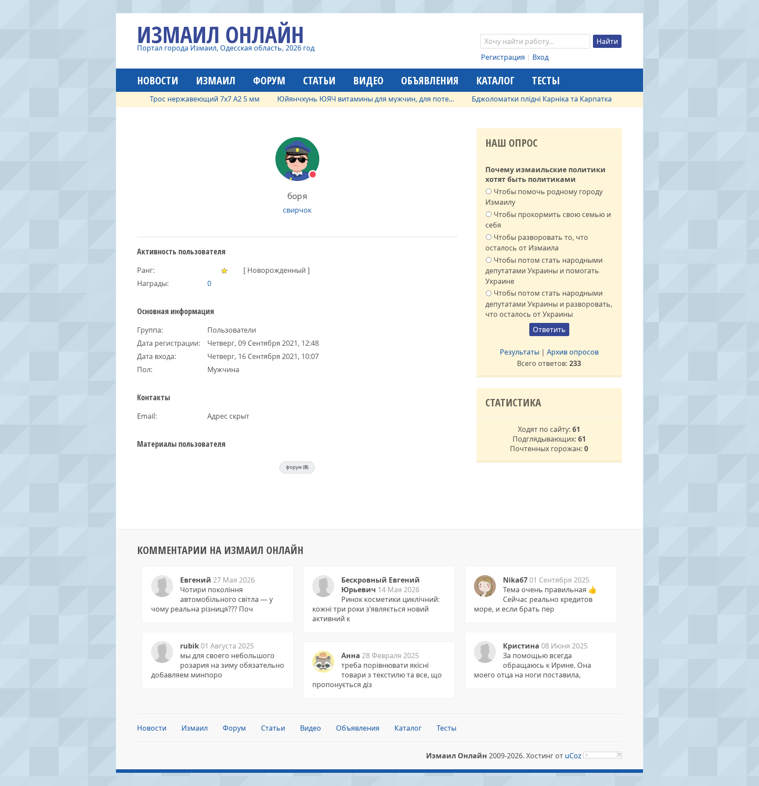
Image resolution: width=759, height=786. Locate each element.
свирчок (297, 210)
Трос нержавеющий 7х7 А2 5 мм (189, 99)
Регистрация (503, 57)
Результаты (519, 352)
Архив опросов (573, 352)
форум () (297, 467)
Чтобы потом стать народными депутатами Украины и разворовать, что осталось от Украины (548, 303)
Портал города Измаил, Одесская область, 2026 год (225, 48)
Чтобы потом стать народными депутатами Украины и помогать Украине (544, 270)
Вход (540, 57)
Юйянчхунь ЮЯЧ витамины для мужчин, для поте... (349, 99)
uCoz (573, 756)
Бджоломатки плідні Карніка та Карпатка (526, 99)
